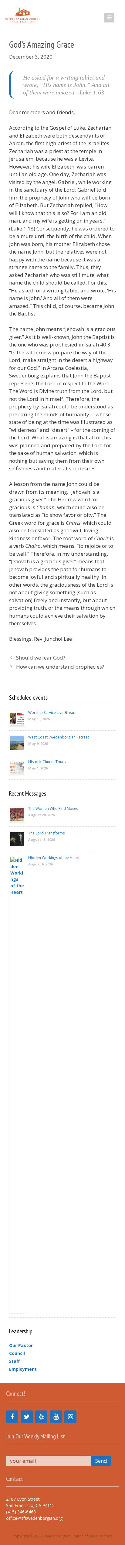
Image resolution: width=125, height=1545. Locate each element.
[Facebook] (12, 1416)
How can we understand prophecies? (60, 666)
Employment (23, 1369)
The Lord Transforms (46, 833)
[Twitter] (27, 1416)
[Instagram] (70, 1416)
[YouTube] (56, 1416)
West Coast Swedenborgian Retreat (58, 737)
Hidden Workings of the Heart (53, 857)
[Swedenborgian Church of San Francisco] (22, 15)
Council (17, 1353)
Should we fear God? (40, 657)
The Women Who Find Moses (53, 808)
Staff (14, 1361)
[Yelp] (41, 1416)
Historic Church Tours (47, 761)
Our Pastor (21, 1345)
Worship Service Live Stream (52, 712)
